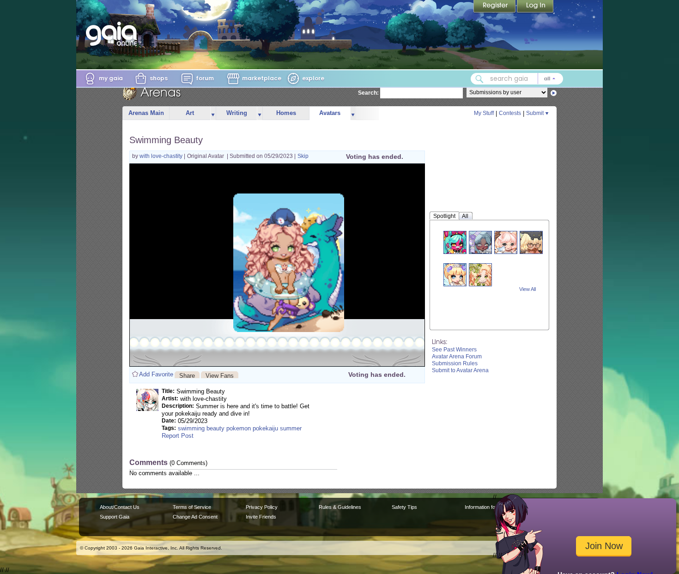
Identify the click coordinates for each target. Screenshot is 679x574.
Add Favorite (156, 374)
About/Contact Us (119, 507)
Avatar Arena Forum (457, 356)
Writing (236, 112)
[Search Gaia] (479, 79)
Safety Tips (404, 507)
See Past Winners (454, 349)
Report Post (178, 435)
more (213, 113)
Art (190, 112)
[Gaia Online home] (113, 34)
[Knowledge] (506, 242)
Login (535, 7)
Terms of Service (192, 507)
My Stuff (484, 113)
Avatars (329, 112)
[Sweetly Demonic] (455, 242)
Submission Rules (455, 363)
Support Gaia (114, 517)
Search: (368, 93)
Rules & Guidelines (340, 507)
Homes (286, 112)
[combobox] (517, 79)
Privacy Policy (262, 507)
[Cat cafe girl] (531, 242)
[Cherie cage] (480, 274)
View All (527, 289)
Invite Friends (261, 517)
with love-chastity (161, 156)
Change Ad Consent (195, 517)
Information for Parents (490, 507)
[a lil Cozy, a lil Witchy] (480, 242)
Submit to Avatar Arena (460, 370)
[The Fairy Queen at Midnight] (455, 274)
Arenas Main (146, 112)
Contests (510, 113)
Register (495, 7)
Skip (303, 156)
